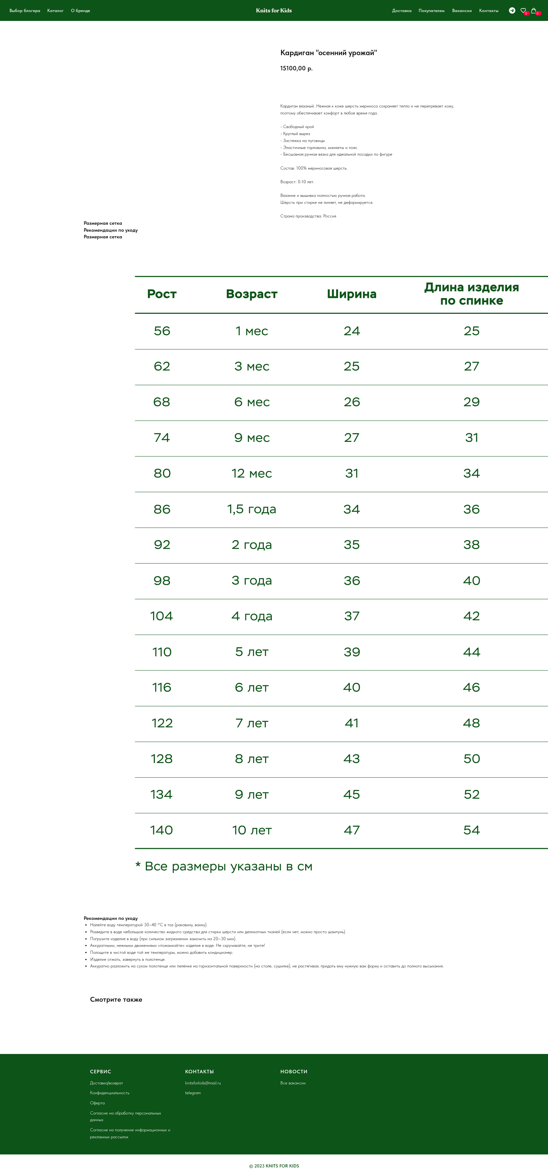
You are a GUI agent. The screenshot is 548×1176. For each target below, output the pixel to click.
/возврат (115, 1082)
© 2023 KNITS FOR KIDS (274, 1165)
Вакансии (462, 10)
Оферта (97, 1102)
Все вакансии (293, 1082)
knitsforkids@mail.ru (203, 1082)
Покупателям (432, 10)
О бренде (80, 10)
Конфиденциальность (109, 1092)
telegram (193, 1092)
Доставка (402, 10)
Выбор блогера (25, 10)
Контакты (489, 10)
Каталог (55, 10)
